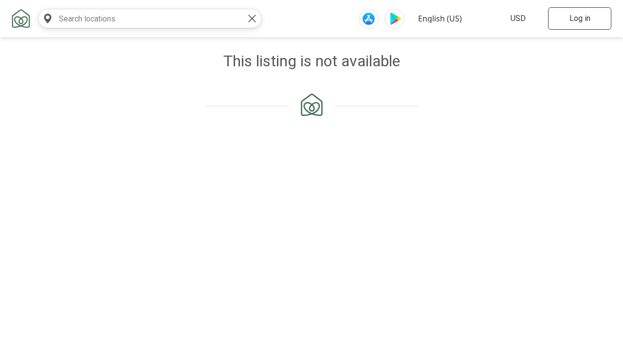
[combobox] (140, 18)
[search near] (47, 18)
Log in (579, 18)
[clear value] (252, 18)
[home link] (21, 18)
